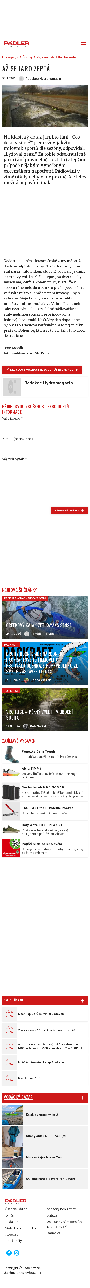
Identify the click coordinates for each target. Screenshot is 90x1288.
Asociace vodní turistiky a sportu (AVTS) (65, 1224)
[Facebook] (9, 1252)
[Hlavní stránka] (15, 44)
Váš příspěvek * (14, 459)
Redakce (11, 1222)
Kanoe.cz (53, 1233)
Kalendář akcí (14, 1000)
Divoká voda (67, 57)
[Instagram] (16, 1252)
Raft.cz (52, 1215)
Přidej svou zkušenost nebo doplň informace (39, 369)
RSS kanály (13, 1241)
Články (27, 57)
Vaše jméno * (12, 418)
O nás (9, 1215)
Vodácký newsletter (61, 1209)
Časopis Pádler (16, 1209)
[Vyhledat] (72, 44)
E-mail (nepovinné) (17, 439)
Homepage (10, 57)
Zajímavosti (45, 57)
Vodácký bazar (18, 1097)
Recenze (11, 1235)
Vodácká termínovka (20, 1228)
